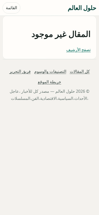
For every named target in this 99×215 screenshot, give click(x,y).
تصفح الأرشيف (78, 49)
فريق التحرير (20, 71)
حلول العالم (82, 7)
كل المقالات (80, 71)
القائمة (11, 7)
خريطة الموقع (49, 82)
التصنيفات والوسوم (50, 71)
